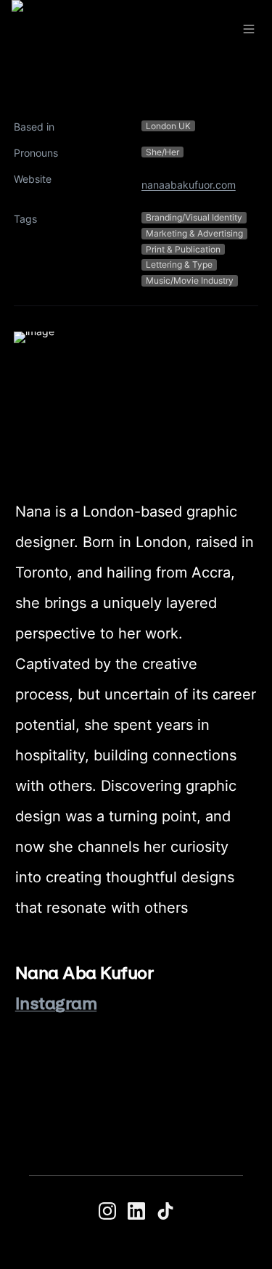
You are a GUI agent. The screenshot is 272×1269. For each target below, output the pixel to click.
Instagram (56, 1003)
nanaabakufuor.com (188, 184)
